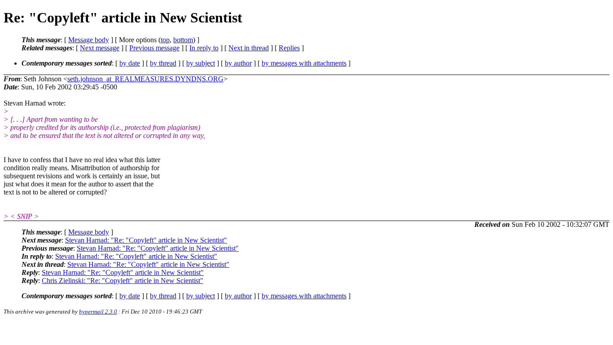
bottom (183, 40)
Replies (289, 48)
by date (129, 63)
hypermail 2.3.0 (98, 311)
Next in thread (248, 48)
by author (238, 63)
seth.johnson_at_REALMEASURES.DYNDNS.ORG (145, 79)
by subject (200, 63)
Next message (99, 48)
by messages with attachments (304, 63)
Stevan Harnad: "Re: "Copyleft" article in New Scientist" (146, 240)
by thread (163, 63)
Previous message (154, 48)
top (165, 40)
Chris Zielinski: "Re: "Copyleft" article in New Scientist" (122, 280)
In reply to (204, 48)
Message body (88, 40)
